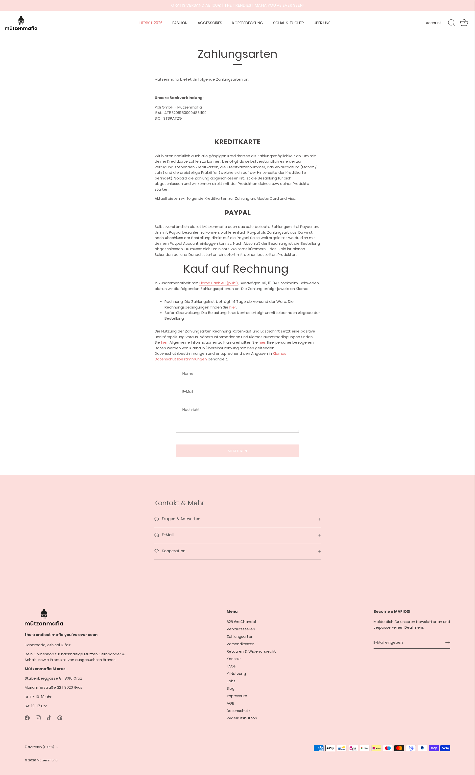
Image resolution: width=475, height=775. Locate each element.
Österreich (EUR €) (39, 747)
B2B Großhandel (241, 621)
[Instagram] (38, 717)
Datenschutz (238, 710)
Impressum (237, 695)
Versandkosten (241, 643)
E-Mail (167, 534)
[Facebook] (27, 717)
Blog (231, 688)
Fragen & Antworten (180, 518)
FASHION (180, 22)
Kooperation (173, 551)
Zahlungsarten (240, 636)
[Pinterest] (59, 717)
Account (433, 22)
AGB (230, 703)
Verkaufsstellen (241, 629)
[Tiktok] (49, 717)
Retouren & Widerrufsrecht (251, 651)
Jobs (231, 681)
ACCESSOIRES (210, 22)
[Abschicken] (447, 642)
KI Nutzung (236, 673)
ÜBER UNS (322, 22)
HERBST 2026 (151, 22)
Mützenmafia (47, 760)
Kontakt (234, 658)
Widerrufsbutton (242, 718)
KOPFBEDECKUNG (247, 22)
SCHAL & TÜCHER (288, 22)
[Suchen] (451, 23)
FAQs (231, 666)
